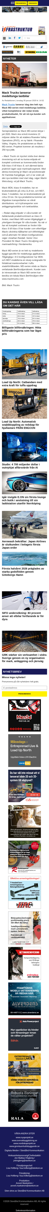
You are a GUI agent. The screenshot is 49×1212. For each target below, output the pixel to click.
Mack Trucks (8, 104)
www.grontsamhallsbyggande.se (24, 1146)
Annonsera (33, 3)
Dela (5, 126)
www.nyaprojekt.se (24, 1137)
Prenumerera (21, 3)
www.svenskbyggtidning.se (24, 1140)
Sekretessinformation (25, 1210)
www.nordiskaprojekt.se (24, 1143)
